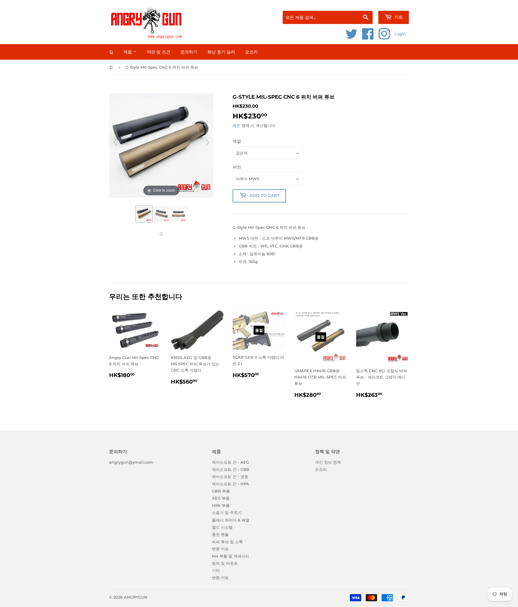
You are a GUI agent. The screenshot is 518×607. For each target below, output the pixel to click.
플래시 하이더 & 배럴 (230, 520)
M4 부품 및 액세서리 (230, 556)
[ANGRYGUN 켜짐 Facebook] (368, 37)
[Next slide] (207, 142)
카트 (398, 17)
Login (400, 33)
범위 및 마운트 (225, 563)
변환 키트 (220, 548)
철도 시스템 (222, 527)
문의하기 (188, 52)
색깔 (237, 141)
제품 (128, 52)
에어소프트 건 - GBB (230, 469)
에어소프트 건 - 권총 (230, 476)
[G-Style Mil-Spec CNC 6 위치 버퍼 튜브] (144, 214)
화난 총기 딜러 (221, 52)
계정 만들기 (400, 3)
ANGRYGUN (135, 597)
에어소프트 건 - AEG (230, 462)
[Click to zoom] (161, 144)
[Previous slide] (115, 142)
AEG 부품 (221, 498)
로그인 (375, 3)
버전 (237, 167)
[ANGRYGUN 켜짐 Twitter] (352, 37)
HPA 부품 (221, 505)
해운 (236, 125)
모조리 (251, 52)
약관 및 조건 (158, 52)
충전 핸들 (220, 534)
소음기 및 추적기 (227, 512)
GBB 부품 (221, 491)
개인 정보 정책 (328, 462)
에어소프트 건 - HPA (230, 483)
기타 (216, 570)
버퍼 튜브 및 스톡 (227, 541)
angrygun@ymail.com (131, 462)
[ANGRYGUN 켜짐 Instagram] (384, 37)
